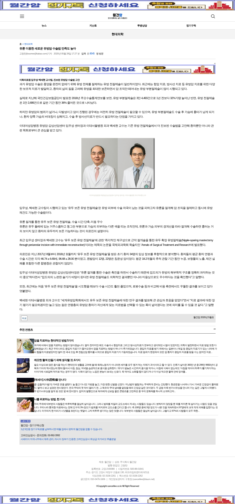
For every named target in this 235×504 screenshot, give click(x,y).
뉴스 (44, 25)
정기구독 (191, 25)
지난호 (93, 25)
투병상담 (142, 25)
